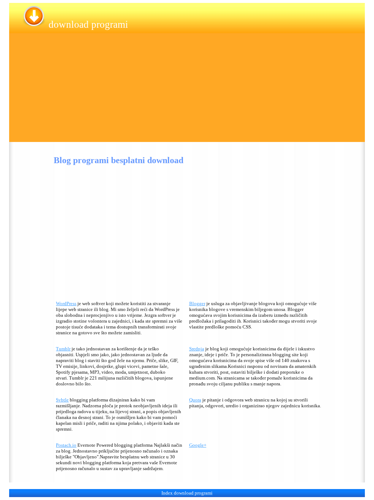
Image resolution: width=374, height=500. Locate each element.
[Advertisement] (187, 91)
